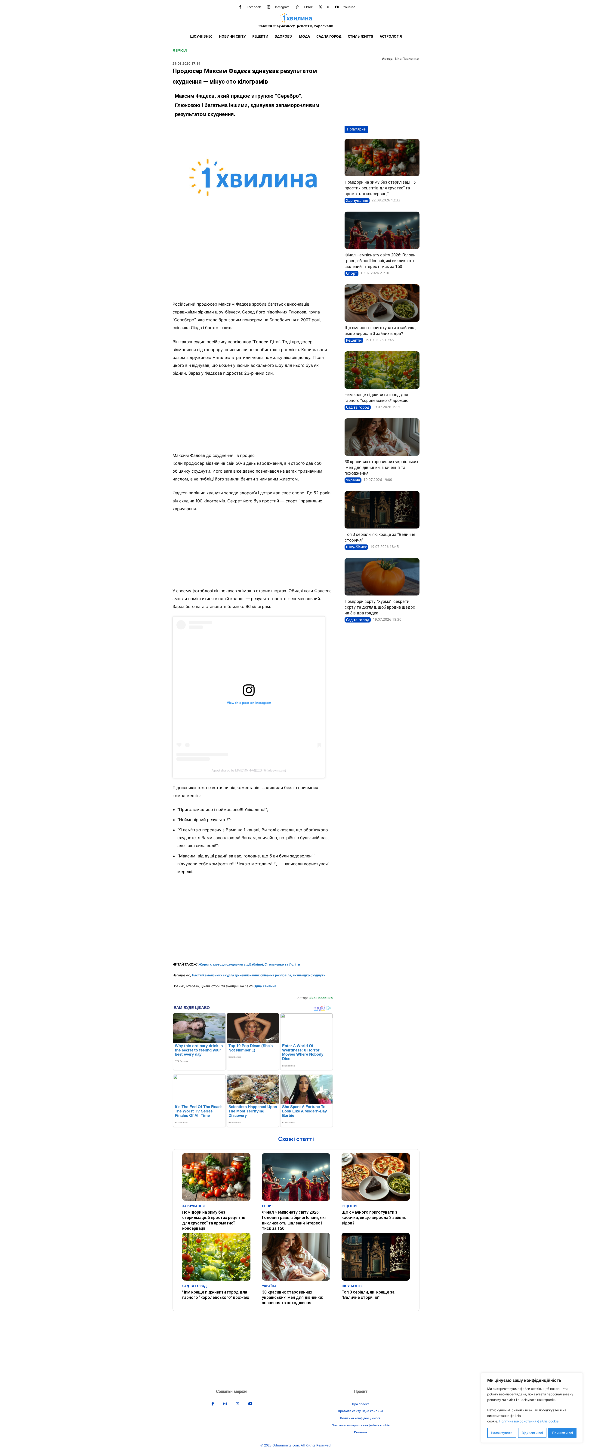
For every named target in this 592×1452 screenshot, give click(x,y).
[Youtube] (336, 7)
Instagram (282, 7)
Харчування (357, 200)
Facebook (254, 7)
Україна (353, 480)
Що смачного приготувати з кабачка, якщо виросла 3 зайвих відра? (374, 1217)
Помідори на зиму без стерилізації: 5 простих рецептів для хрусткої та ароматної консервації (380, 188)
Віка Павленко (407, 59)
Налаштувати (501, 1433)
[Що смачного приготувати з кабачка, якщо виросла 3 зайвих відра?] (382, 303)
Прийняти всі (562, 1433)
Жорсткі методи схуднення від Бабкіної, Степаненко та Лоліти (249, 964)
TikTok (308, 7)
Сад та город (357, 407)
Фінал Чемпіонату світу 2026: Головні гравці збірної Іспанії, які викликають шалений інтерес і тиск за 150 (380, 260)
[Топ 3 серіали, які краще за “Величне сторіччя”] (382, 510)
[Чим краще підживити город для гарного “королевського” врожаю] (382, 370)
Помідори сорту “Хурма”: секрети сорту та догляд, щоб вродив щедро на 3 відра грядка (380, 607)
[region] (532, 1408)
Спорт (351, 273)
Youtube (349, 7)
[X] (320, 7)
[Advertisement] (253, 263)
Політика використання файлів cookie (528, 1421)
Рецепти (354, 340)
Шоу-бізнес (356, 547)
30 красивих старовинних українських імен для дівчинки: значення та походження (381, 467)
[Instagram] (268, 7)
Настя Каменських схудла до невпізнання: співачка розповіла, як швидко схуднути (259, 975)
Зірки (180, 50)
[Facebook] (240, 7)
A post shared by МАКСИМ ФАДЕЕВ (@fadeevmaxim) (249, 770)
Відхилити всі (532, 1433)
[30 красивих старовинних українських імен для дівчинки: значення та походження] (382, 437)
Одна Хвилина (264, 986)
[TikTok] (297, 7)
